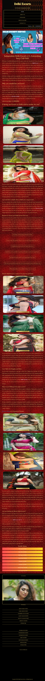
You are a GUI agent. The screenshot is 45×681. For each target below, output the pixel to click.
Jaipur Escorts (23, 642)
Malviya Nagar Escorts (23, 618)
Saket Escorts (23, 637)
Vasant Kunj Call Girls (22, 558)
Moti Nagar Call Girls (22, 555)
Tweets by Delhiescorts (23, 649)
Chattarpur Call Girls (22, 564)
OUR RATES (22, 17)
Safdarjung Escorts (23, 635)
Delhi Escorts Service (17, 520)
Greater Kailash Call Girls (22, 570)
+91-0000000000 (37, 26)
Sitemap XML (23, 623)
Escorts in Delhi (39, 208)
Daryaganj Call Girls (22, 548)
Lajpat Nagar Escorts (23, 615)
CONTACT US (22, 23)
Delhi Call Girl (24, 379)
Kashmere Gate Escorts (23, 613)
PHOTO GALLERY (22, 20)
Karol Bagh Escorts (23, 611)
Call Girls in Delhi (15, 96)
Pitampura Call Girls (22, 561)
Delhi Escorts (22, 3)
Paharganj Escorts (23, 630)
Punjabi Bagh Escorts (23, 632)
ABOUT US (22, 14)
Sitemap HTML (23, 644)
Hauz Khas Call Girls (22, 552)
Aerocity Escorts (23, 620)
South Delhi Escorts (23, 640)
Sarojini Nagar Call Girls (22, 567)
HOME (22, 11)
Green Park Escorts (23, 608)
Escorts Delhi (6, 411)
